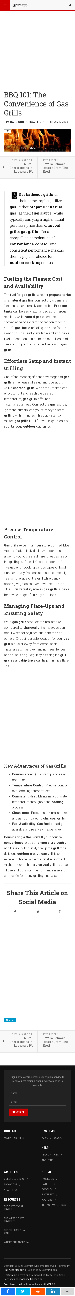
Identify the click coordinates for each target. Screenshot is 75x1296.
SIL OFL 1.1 (49, 1284)
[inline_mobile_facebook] (8, 1291)
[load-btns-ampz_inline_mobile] (67, 1291)
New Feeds (10, 1190)
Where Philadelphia (16, 1242)
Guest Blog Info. (14, 1179)
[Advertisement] (37, 50)
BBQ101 (10, 1019)
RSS (63, 1205)
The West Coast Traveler (14, 1220)
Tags (45, 1138)
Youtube (47, 1199)
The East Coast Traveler (13, 1208)
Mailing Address (14, 1138)
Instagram (48, 1205)
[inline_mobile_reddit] (38, 1291)
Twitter (47, 1184)
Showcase (10, 1184)
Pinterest (48, 1194)
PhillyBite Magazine (15, 1270)
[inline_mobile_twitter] (23, 1291)
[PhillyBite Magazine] (20, 5)
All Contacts (50, 1154)
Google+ (47, 1189)
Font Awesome (12, 1284)
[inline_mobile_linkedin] (53, 1291)
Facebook (48, 1179)
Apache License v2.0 (32, 1279)
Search (58, 1138)
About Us (47, 1160)
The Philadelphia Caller (14, 1231)
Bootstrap (9, 1275)
